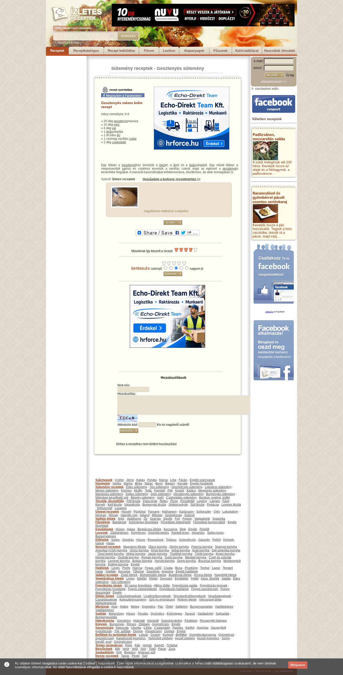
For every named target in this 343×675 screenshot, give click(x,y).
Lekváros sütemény (218, 487)
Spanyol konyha (226, 547)
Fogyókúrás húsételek (110, 589)
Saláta (226, 578)
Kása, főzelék (210, 578)
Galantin (204, 540)
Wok (183, 529)
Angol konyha (225, 554)
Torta (148, 490)
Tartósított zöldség (160, 638)
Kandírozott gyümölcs (131, 638)
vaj (114, 128)
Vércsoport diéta (210, 599)
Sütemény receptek (132, 68)
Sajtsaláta (222, 613)
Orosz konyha (139, 550)
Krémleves (138, 533)
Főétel (153, 578)
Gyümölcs (148, 606)
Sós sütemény (159, 487)
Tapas (125, 656)
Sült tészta (197, 504)
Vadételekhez (104, 610)
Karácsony (186, 511)
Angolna (167, 571)
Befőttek (181, 635)
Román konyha (151, 557)
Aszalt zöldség (185, 638)
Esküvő (190, 515)
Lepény (202, 501)
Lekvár (143, 635)
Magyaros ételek (134, 547)
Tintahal (172, 645)
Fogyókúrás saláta (184, 585)
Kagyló (159, 645)
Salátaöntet (205, 613)
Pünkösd (140, 511)
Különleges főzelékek (143, 522)
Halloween (169, 511)
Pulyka (152, 480)
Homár (147, 645)
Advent (144, 515)
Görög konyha (179, 547)
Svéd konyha (174, 557)
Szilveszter (203, 511)
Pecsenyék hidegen (213, 620)
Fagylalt (159, 490)
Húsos (120, 529)
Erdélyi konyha (118, 564)
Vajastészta (132, 504)
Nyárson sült (146, 652)
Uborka (136, 628)
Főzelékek (102, 522)
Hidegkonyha (104, 620)
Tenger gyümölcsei (109, 645)
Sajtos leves (215, 533)
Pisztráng (191, 568)
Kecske (183, 483)
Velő (135, 649)
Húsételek (102, 483)
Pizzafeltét (187, 501)
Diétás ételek (104, 596)
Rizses (131, 624)
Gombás (128, 540)
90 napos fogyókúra (138, 585)
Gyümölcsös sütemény (187, 487)
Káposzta (122, 628)
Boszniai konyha (209, 561)
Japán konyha (157, 554)
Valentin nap (129, 515)
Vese (126, 649)
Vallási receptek (106, 575)
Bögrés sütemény (143, 497)
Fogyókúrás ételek (108, 585)
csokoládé (119, 142)
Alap (114, 606)
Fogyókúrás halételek (174, 589)
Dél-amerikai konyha (226, 550)
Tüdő (152, 649)
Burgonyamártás (201, 606)
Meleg (135, 606)
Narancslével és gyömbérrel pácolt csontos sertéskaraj (270, 197)
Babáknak (119, 522)
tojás (109, 131)
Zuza (171, 649)
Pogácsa (213, 504)
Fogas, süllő (153, 568)
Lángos (215, 501)
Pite (170, 490)
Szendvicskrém (171, 620)
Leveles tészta (231, 504)
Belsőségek (103, 649)
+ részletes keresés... (68, 41)
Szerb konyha (186, 561)
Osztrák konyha (128, 557)
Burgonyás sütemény (220, 494)
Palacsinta (150, 501)
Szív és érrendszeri (162, 599)
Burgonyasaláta (106, 617)
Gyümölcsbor (123, 642)
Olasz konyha (157, 547)
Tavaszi (190, 613)
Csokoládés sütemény (181, 497)
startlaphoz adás (266, 88)
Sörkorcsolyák (178, 504)
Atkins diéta (162, 585)
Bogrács (130, 652)
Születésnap (173, 515)
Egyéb (167, 518)
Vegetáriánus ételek (109, 578)
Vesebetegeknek (219, 596)
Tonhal (204, 568)
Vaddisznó (134, 518)
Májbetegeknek (106, 603)
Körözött (153, 620)
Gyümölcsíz (226, 635)
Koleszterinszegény (133, 599)
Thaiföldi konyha (181, 554)
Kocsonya (170, 529)
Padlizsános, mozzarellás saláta (269, 136)
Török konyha (204, 554)
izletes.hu (269, 312)
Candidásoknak (106, 599)
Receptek (57, 51)
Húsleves (198, 533)
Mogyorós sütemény (212, 490)
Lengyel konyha (119, 561)
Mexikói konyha (195, 557)
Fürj (177, 518)
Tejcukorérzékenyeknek (189, 596)
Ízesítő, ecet (103, 642)
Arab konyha (200, 550)
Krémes (126, 490)
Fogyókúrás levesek (213, 585)
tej (118, 135)
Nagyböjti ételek (225, 575)
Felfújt (216, 540)
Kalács (191, 490)
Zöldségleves (119, 533)
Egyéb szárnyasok (202, 480)
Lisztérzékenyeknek (157, 596)
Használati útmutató (279, 51)
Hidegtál (139, 620)
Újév (217, 511)
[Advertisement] (66, 131)
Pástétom (191, 620)
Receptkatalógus (86, 51)
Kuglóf (179, 490)
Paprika (178, 628)
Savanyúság (104, 628)
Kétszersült (104, 508)
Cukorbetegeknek (129, 596)
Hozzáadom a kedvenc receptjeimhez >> (171, 179)
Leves (115, 568)
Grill (119, 652)
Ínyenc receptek (107, 656)
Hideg (124, 606)
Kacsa (163, 480)
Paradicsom (153, 631)
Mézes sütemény (107, 490)
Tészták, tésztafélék (109, 501)
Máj (117, 649)
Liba (173, 480)
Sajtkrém (182, 606)
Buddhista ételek (180, 575)
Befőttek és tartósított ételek (115, 635)
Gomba (169, 631)
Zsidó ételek (129, 575)
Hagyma (202, 628)
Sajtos (115, 540)
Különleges (174, 613)
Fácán (183, 480)
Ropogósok (155, 540)
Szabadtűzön (104, 652)
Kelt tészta (115, 504)
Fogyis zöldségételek (142, 589)
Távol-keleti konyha (110, 554)
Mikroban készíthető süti (111, 497)
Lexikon (169, 51)
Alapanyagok (194, 51)
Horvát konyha (165, 561)
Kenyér (100, 504)
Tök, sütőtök (122, 631)
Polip (128, 645)
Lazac (216, 568)
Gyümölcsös (187, 540)
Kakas (140, 480)
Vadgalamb (202, 518)
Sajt (144, 656)
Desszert (166, 578)
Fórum (149, 51)
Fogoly (187, 518)
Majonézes (116, 613)
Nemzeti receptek (108, 547)
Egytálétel (181, 578)
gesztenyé (129, 165)
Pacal (162, 649)
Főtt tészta (133, 501)
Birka (138, 483)
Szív (143, 649)
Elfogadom (298, 664)
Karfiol (190, 628)
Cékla (148, 628)
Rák (137, 645)
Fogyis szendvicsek (204, 589)
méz (117, 124)
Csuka (168, 568)
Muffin (138, 490)
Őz (145, 518)
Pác (160, 606)
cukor (133, 138)
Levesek (101, 533)
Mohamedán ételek (153, 575)
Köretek (101, 624)
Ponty (126, 568)
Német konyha (105, 557)
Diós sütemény (161, 494)
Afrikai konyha (135, 554)
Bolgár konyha (142, 561)
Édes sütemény (136, 487)
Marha (128, 483)
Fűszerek (220, 51)
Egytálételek (104, 529)
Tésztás (143, 613)
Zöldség (144, 624)
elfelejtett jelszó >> (273, 81)
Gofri (160, 497)
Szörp (226, 638)
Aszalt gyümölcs (208, 638)
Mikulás (157, 515)
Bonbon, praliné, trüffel (214, 497)
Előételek (102, 540)
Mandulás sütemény (109, 494)
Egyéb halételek (187, 571)
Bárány (170, 483)
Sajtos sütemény (137, 494)
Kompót (168, 635)
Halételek (102, 568)
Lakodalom (230, 511)
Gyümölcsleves (158, 533)
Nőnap (113, 515)
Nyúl (121, 518)
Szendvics (124, 620)
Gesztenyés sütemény (180, 68)
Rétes (164, 501)
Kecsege (124, 571)
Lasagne (121, 508)
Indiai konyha (181, 550)
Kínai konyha (160, 550)
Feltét (194, 578)
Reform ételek (187, 599)
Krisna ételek (203, 575)
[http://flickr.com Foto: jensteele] (125, 205)
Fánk (225, 501)
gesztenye (121, 121)
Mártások (102, 606)
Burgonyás (116, 624)
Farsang (153, 511)
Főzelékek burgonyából (209, 522)
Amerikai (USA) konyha (111, 550)
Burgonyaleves (105, 536)
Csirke (119, 480)
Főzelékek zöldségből (176, 522)
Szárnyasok (103, 480)
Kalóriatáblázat (246, 51)
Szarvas (155, 518)
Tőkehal (138, 571)
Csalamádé (162, 628)
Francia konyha (201, 547)
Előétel (142, 578)
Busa (178, 568)
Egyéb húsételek (201, 483)
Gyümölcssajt (104, 638)
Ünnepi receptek (107, 511)
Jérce (130, 480)
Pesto (136, 656)
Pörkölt (204, 529)
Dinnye (138, 631)
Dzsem (155, 635)
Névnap (100, 515)
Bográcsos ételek (149, 529)
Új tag (290, 75)
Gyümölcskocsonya (202, 635)
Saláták (110, 571)
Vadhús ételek (105, 518)
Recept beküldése (121, 51)
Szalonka (218, 518)
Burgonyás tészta (154, 504)
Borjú (159, 483)
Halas (131, 529)
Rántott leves (180, 533)
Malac (149, 483)
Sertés (116, 483)
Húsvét (126, 511)
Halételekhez (224, 606)
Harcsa (137, 568)
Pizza (174, 501)
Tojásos (171, 540)
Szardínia (152, 571)
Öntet (169, 606)
